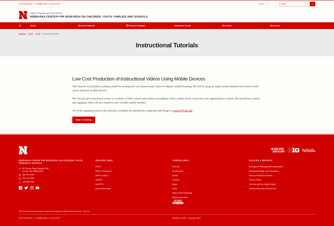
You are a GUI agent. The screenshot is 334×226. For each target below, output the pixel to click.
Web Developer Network (73, 211)
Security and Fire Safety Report (262, 184)
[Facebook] (20, 188)
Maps (174, 184)
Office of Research (104, 171)
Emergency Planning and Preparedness (266, 166)
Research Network (86, 26)
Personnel (226, 26)
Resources (275, 26)
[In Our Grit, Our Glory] (278, 150)
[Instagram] (32, 188)
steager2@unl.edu (182, 110)
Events (175, 175)
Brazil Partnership (103, 188)
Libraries (176, 180)
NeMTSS (99, 184)
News (174, 188)
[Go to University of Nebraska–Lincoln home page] (23, 15)
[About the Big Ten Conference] (293, 150)
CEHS (30, 34)
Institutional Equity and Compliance (264, 171)
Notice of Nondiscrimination (260, 175)
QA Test (86, 211)
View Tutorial (83, 120)
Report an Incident (180, 197)
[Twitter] (26, 188)
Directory (176, 166)
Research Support (136, 26)
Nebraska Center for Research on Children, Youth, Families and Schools (89, 16)
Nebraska (22, 34)
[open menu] (23, 25)
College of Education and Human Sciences (46, 13)
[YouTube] (37, 188)
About (33, 26)
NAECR (99, 180)
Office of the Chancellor (182, 193)
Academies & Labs (182, 26)
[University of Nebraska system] (308, 150)
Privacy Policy (255, 180)
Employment (177, 171)
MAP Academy (102, 175)
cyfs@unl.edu (28, 182)
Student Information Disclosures (262, 188)
